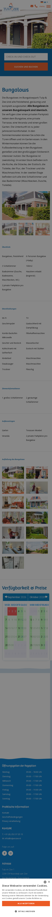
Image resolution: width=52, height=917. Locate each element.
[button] (26, 911)
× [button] (49, 882)
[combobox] (45, 882)
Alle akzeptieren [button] (26, 903)
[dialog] (26, 898)
